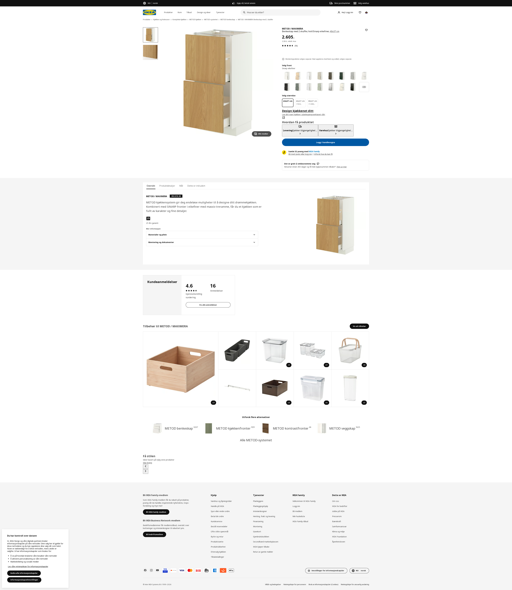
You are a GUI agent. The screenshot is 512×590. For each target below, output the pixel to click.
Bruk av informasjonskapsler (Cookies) (323, 584)
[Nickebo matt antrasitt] (287, 87)
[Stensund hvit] (309, 87)
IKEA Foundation (339, 536)
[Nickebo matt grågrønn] (298, 87)
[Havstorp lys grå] (353, 76)
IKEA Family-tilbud (300, 521)
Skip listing (147, 462)
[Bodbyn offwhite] (342, 87)
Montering (257, 526)
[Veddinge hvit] (364, 76)
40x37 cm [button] (334, 31)
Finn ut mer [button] (342, 167)
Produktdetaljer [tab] (167, 185)
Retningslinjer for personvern (295, 584)
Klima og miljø (338, 531)
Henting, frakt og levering (264, 516)
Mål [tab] (181, 185)
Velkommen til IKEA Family (304, 501)
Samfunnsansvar (339, 526)
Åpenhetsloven (338, 541)
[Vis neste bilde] (268, 83)
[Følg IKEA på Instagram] (151, 570)
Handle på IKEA (217, 506)
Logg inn (296, 506)
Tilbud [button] (189, 12)
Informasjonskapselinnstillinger (24, 580)
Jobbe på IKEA (338, 511)
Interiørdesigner (260, 511)
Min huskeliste (299, 516)
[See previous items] (145, 466)
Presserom (337, 516)
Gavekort (257, 531)
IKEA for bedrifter (339, 506)
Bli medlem (297, 511)
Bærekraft (336, 521)
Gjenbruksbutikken (261, 536)
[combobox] (280, 12)
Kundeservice (216, 521)
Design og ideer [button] (204, 12)
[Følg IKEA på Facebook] (145, 570)
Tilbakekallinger (217, 557)
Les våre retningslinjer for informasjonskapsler (28, 566)
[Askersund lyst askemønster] (298, 76)
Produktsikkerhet (218, 546)
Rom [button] (180, 12)
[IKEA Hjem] (149, 12)
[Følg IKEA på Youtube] (157, 570)
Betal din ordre (217, 516)
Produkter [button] (168, 12)
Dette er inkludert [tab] (196, 185)
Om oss (335, 501)
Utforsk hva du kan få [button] (323, 154)
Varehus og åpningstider (221, 501)
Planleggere (258, 501)
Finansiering (258, 521)
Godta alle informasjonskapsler (24, 573)
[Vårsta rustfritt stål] (331, 87)
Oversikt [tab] (151, 185)
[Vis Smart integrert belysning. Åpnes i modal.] (237, 388)
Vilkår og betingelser (273, 584)
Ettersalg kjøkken (218, 552)
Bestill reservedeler (219, 526)
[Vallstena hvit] (287, 76)
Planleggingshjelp (260, 506)
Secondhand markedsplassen (265, 541)
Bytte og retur (217, 536)
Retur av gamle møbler (263, 552)
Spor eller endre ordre (220, 511)
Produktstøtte (217, 541)
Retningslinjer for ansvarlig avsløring (355, 584)
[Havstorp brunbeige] (331, 76)
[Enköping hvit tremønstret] (309, 76)
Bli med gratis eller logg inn (300, 154)
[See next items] (145, 471)
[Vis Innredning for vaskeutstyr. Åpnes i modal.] (237, 350)
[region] (218, 83)
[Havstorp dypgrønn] (342, 76)
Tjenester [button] (220, 12)
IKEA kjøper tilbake (261, 546)
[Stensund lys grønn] (320, 87)
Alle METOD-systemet (256, 440)
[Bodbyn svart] (353, 87)
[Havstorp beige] (320, 76)
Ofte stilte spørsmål (219, 531)
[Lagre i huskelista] (366, 30)
